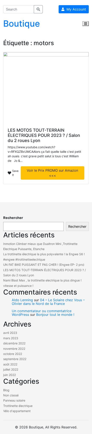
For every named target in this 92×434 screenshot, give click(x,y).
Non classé (11, 395)
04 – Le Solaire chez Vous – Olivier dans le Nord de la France (48, 302)
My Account (75, 9)
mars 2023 (10, 338)
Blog (6, 390)
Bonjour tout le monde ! (55, 314)
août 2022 (10, 364)
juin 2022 (9, 375)
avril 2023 (10, 333)
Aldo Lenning (22, 300)
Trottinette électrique (18, 406)
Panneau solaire (14, 400)
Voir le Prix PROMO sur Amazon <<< (52, 173)
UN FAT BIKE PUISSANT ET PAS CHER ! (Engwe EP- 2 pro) (43, 264)
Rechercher (13, 217)
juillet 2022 (10, 369)
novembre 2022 (14, 348)
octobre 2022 (12, 354)
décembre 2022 (14, 343)
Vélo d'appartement (17, 411)
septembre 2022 (14, 359)
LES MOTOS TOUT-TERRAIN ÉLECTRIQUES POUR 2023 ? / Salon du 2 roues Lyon (44, 135)
